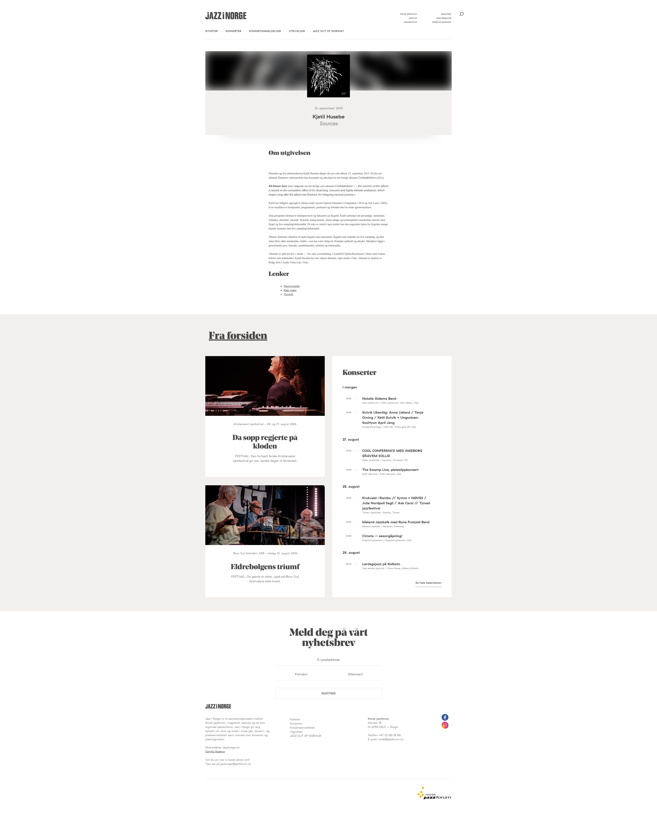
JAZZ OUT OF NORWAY (328, 31)
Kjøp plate (290, 290)
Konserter (233, 31)
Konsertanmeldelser (265, 31)
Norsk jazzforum (408, 13)
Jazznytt (413, 18)
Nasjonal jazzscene (441, 22)
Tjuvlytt (288, 294)
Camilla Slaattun (215, 751)
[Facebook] (445, 719)
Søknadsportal (443, 18)
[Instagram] (445, 727)
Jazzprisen (446, 13)
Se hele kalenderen (428, 583)
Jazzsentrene (410, 22)
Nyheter (211, 31)
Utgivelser (297, 31)
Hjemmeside (292, 286)
